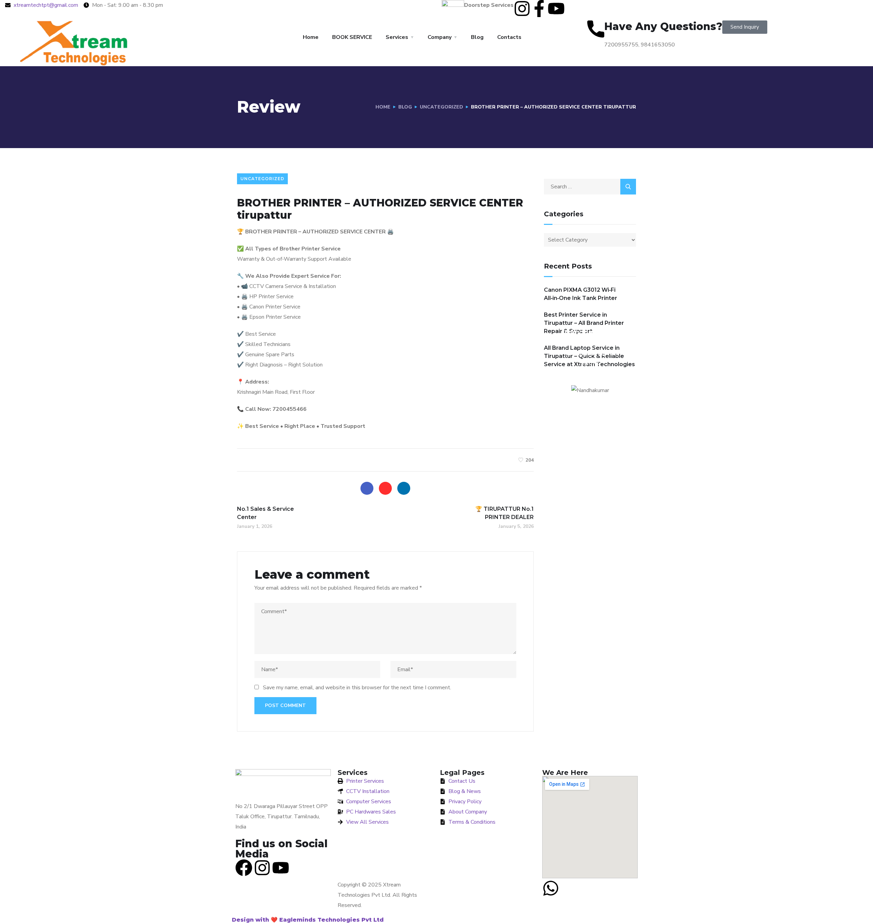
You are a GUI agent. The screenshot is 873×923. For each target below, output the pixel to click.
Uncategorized (441, 107)
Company (440, 37)
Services (397, 37)
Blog (477, 37)
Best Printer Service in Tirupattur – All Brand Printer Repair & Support (584, 323)
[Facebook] (366, 488)
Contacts (509, 37)
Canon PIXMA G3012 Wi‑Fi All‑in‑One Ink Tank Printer (580, 294)
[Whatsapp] (550, 888)
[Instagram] (522, 8)
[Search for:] (590, 186)
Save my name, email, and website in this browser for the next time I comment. (357, 687)
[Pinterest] (385, 488)
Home (311, 37)
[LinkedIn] (403, 488)
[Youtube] (556, 8)
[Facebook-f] (539, 8)
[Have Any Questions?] (595, 29)
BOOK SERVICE (352, 37)
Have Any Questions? (663, 26)
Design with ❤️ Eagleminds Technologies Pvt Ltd (308, 920)
